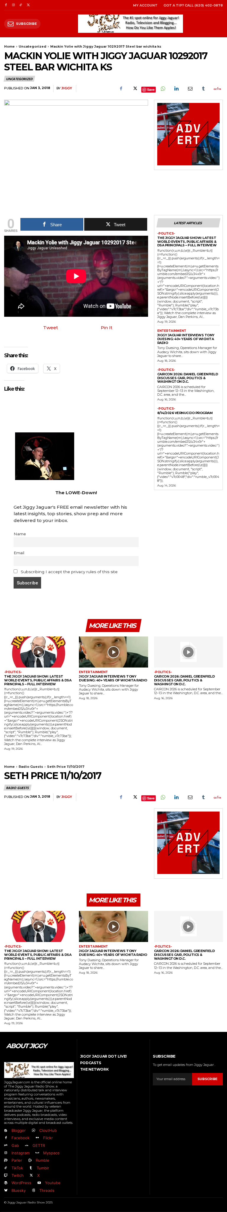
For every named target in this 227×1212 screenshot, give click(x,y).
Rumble (42, 1160)
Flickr (48, 1137)
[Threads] (33, 1190)
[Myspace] (37, 1153)
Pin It (106, 327)
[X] (28, 5)
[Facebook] (6, 5)
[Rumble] (29, 1160)
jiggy (66, 88)
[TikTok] (21, 5)
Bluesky (19, 1190)
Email (19, 552)
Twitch (18, 1175)
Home (9, 46)
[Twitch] (6, 1175)
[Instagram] (13, 5)
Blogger (19, 1130)
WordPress (21, 1182)
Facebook (21, 1137)
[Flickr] (37, 1138)
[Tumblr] (203, 89)
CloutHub (48, 1130)
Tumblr (43, 1168)
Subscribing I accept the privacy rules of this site (69, 571)
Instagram (21, 1152)
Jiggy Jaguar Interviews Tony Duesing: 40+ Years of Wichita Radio (186, 339)
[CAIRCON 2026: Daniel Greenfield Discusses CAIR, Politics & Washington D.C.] (188, 652)
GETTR (39, 1145)
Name (20, 533)
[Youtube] (39, 1183)
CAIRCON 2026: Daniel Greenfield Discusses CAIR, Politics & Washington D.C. (187, 378)
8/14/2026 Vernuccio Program (185, 413)
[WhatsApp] (162, 89)
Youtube (53, 1182)
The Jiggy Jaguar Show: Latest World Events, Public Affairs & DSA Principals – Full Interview (187, 241)
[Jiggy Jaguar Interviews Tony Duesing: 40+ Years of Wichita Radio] (113, 652)
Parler (17, 1160)
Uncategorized (32, 46)
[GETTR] (26, 1145)
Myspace (51, 1152)
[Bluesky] (6, 1190)
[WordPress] (6, 1183)
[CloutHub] (33, 1130)
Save (151, 89)
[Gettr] (217, 89)
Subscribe (207, 1079)
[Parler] (6, 1160)
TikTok (17, 1168)
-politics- (166, 233)
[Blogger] (6, 1130)
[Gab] (6, 1145)
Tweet (50, 327)
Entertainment (171, 331)
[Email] (190, 89)
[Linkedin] (176, 89)
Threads (46, 1190)
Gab (15, 1145)
